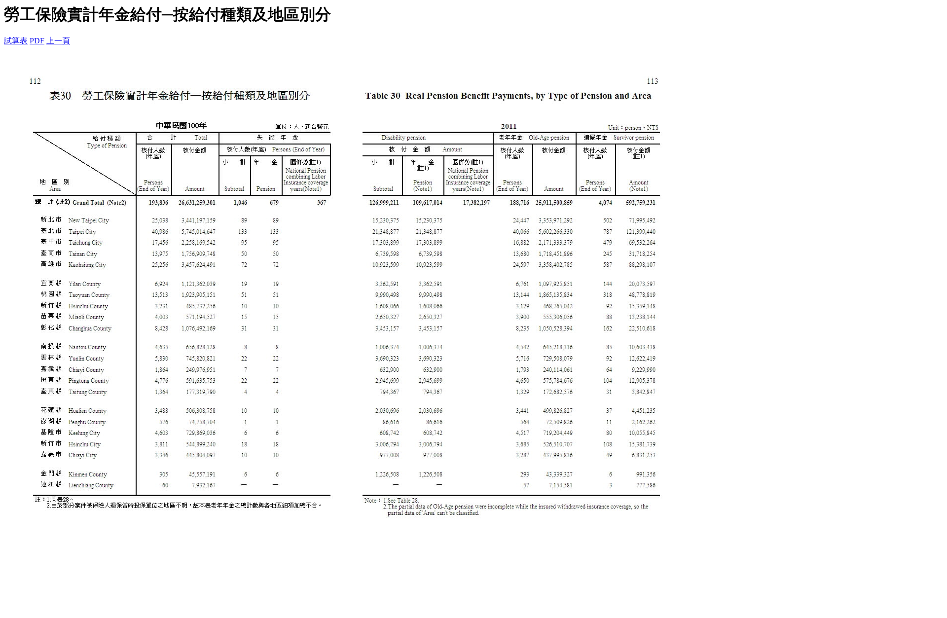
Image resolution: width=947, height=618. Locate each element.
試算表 (16, 40)
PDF (37, 40)
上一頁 (58, 40)
